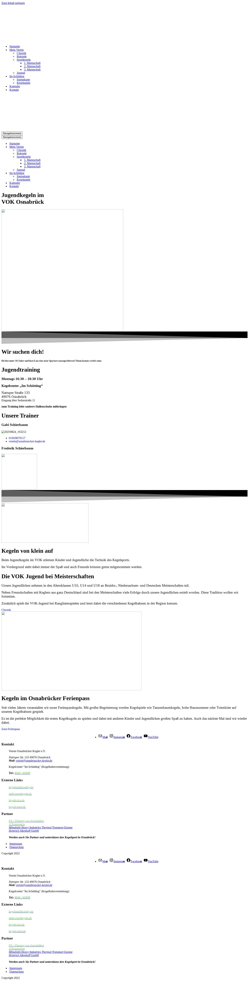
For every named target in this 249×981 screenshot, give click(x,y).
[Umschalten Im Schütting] (65, 173)
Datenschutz (16, 847)
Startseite (14, 46)
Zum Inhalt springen (13, 3)
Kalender (14, 86)
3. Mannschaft (32, 69)
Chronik (21, 53)
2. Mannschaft (32, 66)
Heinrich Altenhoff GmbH (24, 830)
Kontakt (14, 89)
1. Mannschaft (32, 63)
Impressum (15, 843)
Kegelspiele (23, 82)
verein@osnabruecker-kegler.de (34, 760)
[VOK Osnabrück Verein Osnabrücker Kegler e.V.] (19, 40)
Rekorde (22, 56)
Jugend (21, 72)
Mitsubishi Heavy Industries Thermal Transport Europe (41, 827)
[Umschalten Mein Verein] (65, 147)
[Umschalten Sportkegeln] (65, 156)
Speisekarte (23, 79)
